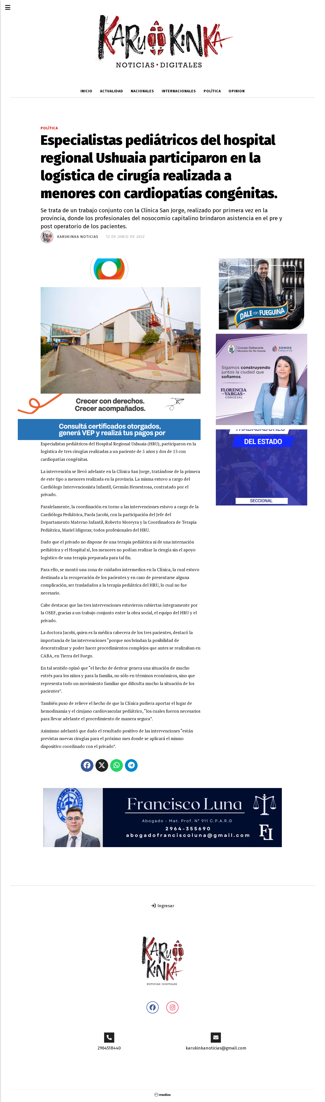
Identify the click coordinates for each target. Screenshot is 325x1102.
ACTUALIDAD (111, 91)
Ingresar (165, 905)
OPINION (237, 91)
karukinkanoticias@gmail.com (216, 1048)
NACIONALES (142, 91)
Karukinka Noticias (77, 237)
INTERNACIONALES (179, 91)
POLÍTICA (212, 91)
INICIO (86, 91)
